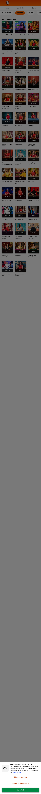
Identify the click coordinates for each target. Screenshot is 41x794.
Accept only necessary (20, 784)
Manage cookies (20, 777)
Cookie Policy (17, 772)
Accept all (20, 790)
